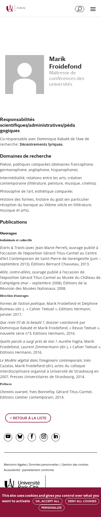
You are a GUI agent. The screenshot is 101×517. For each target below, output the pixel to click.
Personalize (51, 507)
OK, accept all (47, 501)
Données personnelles (44, 464)
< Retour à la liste (28, 417)
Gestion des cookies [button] (75, 464)
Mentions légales (15, 464)
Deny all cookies (82, 501)
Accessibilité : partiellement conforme (29, 470)
